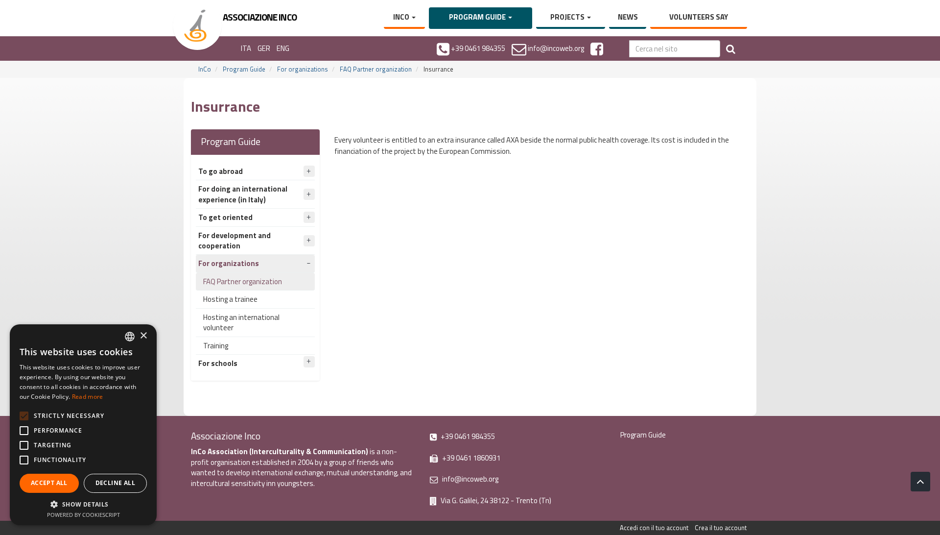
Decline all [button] (115, 483)
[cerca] (731, 48)
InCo (402, 17)
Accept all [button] (49, 483)
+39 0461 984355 (467, 436)
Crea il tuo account (721, 528)
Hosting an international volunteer (241, 322)
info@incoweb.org (469, 479)
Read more (87, 396)
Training (215, 345)
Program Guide (478, 17)
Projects (568, 17)
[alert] (83, 424)
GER (264, 48)
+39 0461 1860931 (470, 457)
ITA (246, 48)
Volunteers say (698, 17)
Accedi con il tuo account (654, 528)
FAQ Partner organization (376, 69)
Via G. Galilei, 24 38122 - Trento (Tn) (495, 500)
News (628, 17)
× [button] (143, 336)
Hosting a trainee (230, 299)
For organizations (302, 69)
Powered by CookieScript (83, 514)
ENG (283, 48)
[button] (83, 504)
